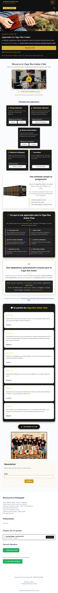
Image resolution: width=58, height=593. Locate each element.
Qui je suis (5, 523)
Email (6, 474)
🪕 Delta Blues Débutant (40, 108)
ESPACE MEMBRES (9, 8)
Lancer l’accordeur (40, 166)
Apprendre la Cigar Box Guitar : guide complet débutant (18, 506)
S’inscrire (29, 481)
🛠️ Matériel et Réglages (16, 152)
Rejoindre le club (11, 550)
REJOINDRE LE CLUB (29, 427)
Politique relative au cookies (29, 583)
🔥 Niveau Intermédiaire (28, 130)
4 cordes (22, 122)
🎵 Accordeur (36, 152)
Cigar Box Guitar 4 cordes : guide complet (14, 511)
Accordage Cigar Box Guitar (10, 508)
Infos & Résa (50, 537)
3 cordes (13, 122)
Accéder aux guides (17, 166)
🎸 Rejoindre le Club (29, 48)
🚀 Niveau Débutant (15, 108)
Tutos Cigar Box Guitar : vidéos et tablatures (15, 502)
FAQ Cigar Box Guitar (8, 513)
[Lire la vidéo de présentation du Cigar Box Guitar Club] (29, 79)
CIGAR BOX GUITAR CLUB (10, 1)
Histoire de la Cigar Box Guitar (11, 509)
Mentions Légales (29, 582)
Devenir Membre (10, 544)
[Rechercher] (54, 8)
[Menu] (53, 2)
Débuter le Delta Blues (40, 122)
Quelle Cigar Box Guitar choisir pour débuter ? (15, 504)
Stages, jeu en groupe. (12, 531)
